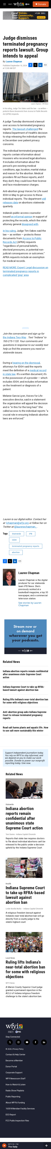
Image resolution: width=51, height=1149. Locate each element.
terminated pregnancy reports (25, 546)
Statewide (16, 534)
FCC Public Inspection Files (17, 1121)
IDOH (14, 540)
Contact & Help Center (15, 1055)
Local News (10, 958)
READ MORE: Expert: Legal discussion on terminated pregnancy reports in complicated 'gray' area (25, 271)
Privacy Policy (18, 1049)
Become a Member (14, 1061)
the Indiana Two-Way (14, 337)
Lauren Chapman (14, 61)
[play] (4, 1145)
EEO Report (11, 1115)
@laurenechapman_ (25, 526)
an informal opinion (21, 216)
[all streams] (47, 1145)
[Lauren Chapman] (9, 577)
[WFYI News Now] (25, 636)
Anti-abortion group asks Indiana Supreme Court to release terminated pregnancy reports (24, 715)
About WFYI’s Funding (15, 1103)
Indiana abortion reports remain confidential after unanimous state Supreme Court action (25, 674)
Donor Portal (11, 1067)
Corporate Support (14, 1073)
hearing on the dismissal (26, 362)
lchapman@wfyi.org (17, 522)
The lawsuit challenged (25, 129)
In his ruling (9, 230)
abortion (16, 552)
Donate (42, 4)
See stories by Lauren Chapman (29, 604)
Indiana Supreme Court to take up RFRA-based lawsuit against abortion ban (23, 688)
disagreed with (30, 224)
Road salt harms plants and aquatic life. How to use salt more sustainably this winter (25, 729)
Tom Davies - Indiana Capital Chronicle (21, 834)
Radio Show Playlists (15, 1091)
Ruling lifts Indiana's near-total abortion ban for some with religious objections (25, 701)
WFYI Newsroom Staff (16, 1079)
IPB (30, 534)
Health (8, 884)
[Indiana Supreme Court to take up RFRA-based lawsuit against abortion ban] (24, 868)
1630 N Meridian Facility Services (20, 1109)
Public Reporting (13, 1097)
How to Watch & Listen (16, 1085)
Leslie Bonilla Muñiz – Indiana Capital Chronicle (24, 909)
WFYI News (10, 983)
